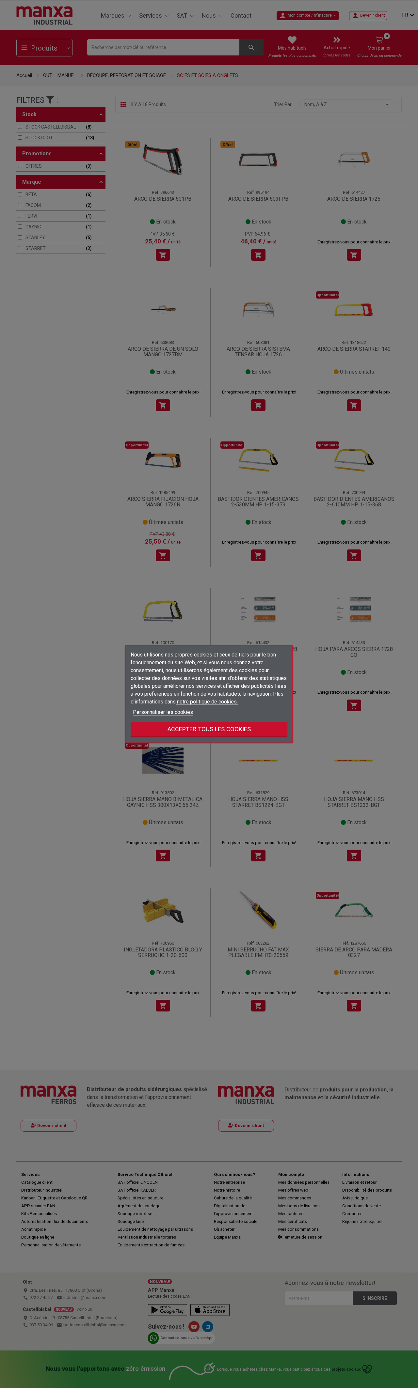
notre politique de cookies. (207, 702)
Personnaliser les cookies (163, 712)
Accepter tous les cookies (209, 729)
